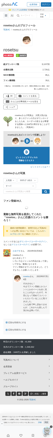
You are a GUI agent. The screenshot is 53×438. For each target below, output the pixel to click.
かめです (17, 251)
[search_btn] (18, 15)
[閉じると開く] (2, 423)
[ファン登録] (21, 435)
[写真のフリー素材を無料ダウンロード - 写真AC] (10, 4)
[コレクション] (33, 435)
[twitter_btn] (8, 394)
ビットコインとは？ (40, 167)
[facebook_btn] (13, 394)
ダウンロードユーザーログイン (33, 241)
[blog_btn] (25, 394)
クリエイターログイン (21, 244)
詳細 (40, 422)
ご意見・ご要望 (39, 394)
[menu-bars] (6, 15)
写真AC (6, 29)
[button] (33, 4)
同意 (46, 422)
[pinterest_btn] (19, 394)
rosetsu (26, 276)
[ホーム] (8, 435)
